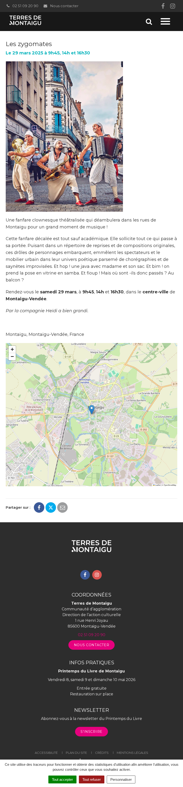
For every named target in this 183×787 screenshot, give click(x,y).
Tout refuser (91, 779)
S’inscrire (91, 731)
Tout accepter (62, 779)
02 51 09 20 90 (24, 6)
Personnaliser (121, 779)
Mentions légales (132, 753)
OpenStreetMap (170, 485)
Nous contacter (63, 6)
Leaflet (157, 485)
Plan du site (76, 753)
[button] (92, 410)
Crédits (102, 753)
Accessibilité (46, 753)
